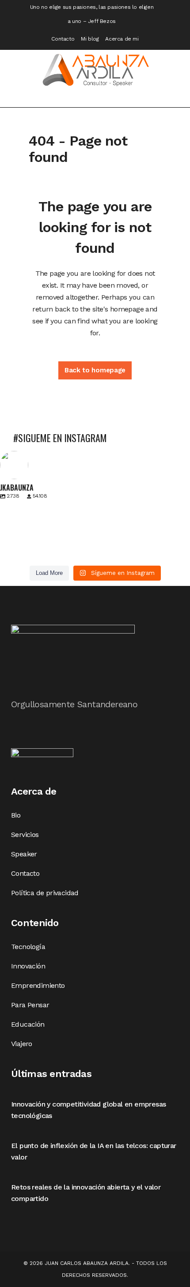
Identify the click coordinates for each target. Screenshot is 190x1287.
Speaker (24, 854)
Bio (15, 815)
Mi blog (90, 39)
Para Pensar (30, 1005)
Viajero (21, 1043)
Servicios (25, 834)
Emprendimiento (38, 985)
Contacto (62, 39)
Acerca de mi (121, 39)
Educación (28, 1024)
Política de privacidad (45, 893)
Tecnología (28, 946)
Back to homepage (95, 370)
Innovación (28, 966)
